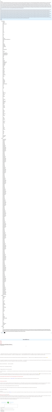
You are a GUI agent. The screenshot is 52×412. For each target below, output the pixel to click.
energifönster (10, 5)
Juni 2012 (4, 272)
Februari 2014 (4, 254)
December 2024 (2, 9)
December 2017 (25, 13)
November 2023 (28, 9)
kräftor (3, 93)
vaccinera (4, 127)
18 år (12, 2)
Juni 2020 (43, 11)
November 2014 (4, 246)
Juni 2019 (26, 12)
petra (3, 325)
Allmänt (22, 2)
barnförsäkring (24, 4)
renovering (4, 115)
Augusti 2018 (5, 13)
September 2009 (4, 294)
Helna (3, 305)
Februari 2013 (4, 265)
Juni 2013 (4, 261)
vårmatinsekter (4, 135)
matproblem (4, 99)
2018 (13, 2)
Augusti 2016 (21, 14)
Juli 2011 (4, 282)
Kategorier (1, 1)
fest (16, 5)
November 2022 (11, 10)
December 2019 (7, 12)
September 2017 (35, 13)
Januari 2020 (4, 12)
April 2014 (4, 252)
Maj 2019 (28, 12)
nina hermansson (4, 323)
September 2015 (4, 237)
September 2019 (18, 12)
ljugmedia (4, 96)
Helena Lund (4, 304)
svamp (3, 126)
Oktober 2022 (14, 10)
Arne (25, 2)
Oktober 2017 (32, 13)
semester (4, 118)
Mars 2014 (4, 253)
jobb (47, 5)
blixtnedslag (31, 4)
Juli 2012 (4, 271)
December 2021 (41, 10)
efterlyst (4, 5)
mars (3, 98)
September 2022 (18, 10)
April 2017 (47, 13)
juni (50, 5)
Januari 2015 (4, 244)
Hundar (50, 2)
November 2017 (28, 13)
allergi (3, 4)
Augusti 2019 (21, 12)
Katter (3, 3)
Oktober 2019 (14, 12)
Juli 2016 (24, 14)
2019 (14, 2)
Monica (3, 314)
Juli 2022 (24, 10)
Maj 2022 (28, 10)
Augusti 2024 (5, 9)
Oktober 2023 (31, 9)
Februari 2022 (35, 10)
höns (42, 5)
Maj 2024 (12, 9)
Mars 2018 (16, 13)
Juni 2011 (4, 283)
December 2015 (41, 14)
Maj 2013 (4, 262)
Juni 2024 (10, 9)
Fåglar (32, 2)
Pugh (18, 3)
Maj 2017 (45, 13)
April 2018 (14, 13)
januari (45, 5)
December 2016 (7, 14)
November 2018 (44, 12)
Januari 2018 (22, 13)
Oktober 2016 (14, 14)
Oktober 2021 (48, 10)
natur (3, 104)
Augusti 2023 (38, 9)
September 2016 (18, 14)
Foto (30, 2)
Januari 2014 (4, 255)
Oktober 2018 (48, 12)
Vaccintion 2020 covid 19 (40, 3)
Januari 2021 (22, 11)
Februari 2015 (4, 243)
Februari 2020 (1, 12)
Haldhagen (4, 303)
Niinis (3, 315)
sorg (3, 123)
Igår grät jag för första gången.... (6, 344)
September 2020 (35, 11)
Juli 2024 (7, 9)
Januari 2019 (38, 12)
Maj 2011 (4, 284)
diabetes (1, 5)
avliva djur (11, 4)
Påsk (19, 3)
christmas (41, 4)
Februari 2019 (35, 12)
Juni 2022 (26, 10)
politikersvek (4, 113)
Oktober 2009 (4, 293)
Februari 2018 (19, 13)
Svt (26, 3)
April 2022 (30, 10)
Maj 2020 (45, 11)
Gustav (48, 2)
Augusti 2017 (38, 13)
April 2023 (47, 9)
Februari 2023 (1, 10)
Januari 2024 (22, 9)
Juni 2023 (43, 9)
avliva (9, 4)
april (5, 4)
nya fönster (4, 107)
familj (13, 5)
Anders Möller (4, 296)
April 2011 (4, 285)
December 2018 (41, 12)
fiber (18, 5)
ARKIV (2, 138)
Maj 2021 (12, 11)
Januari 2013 (4, 266)
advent (1, 4)
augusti (7, 4)
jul (48, 5)
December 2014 (4, 245)
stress (3, 125)
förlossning (29, 5)
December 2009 (4, 291)
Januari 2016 (38, 14)
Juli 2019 (24, 12)
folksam (20, 5)
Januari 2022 (38, 10)
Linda (3, 311)
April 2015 (4, 241)
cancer (39, 4)
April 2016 (30, 14)
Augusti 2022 (21, 10)
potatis (3, 114)
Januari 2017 (4, 14)
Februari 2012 (4, 276)
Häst (1, 3)
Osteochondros (15, 3)
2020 (15, 2)
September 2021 (2, 11)
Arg (24, 2)
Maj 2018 (12, 13)
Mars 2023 (50, 9)
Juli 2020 (41, 11)
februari (15, 5)
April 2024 (14, 9)
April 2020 (47, 11)
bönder (37, 4)
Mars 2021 (16, 11)
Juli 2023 (41, 9)
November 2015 (44, 14)
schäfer (3, 117)
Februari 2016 (35, 14)
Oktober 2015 (48, 14)
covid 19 (44, 4)
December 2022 (7, 10)
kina (3, 321)
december (49, 4)
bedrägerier (27, 4)
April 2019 (30, 12)
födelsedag (26, 5)
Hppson (3, 306)
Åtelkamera (4, 136)
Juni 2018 (10, 13)
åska (3, 137)
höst (43, 5)
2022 (18, 2)
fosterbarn (22, 5)
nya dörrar (4, 106)
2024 (20, 2)
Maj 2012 (4, 273)
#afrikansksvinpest (8, 2)
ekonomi (6, 5)
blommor (34, 4)
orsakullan (4, 324)
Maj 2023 (45, 9)
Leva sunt (4, 310)
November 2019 (11, 12)
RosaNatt (4, 316)
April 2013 (4, 263)
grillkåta (32, 5)
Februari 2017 (1, 14)
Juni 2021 (10, 11)
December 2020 (25, 11)
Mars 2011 (4, 286)
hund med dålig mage (37, 5)
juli (49, 5)
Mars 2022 (32, 10)
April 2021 (14, 11)
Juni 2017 (43, 13)
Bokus (8, 394)
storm (3, 124)
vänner (3, 133)
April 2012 (4, 274)
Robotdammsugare (23, 3)
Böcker (27, 2)
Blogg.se (1, 19)
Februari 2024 (19, 9)
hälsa (40, 5)
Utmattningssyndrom (34, 3)
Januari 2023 (4, 10)
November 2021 (44, 10)
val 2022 (3, 128)
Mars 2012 (4, 275)
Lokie (3, 313)
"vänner (5, 2)
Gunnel (3, 302)
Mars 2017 (50, 13)
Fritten (3, 301)
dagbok (46, 4)
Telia (30, 3)
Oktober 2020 (32, 11)
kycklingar (4, 94)
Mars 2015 (4, 242)
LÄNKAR (2, 295)
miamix (3, 322)
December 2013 (4, 256)
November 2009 (4, 292)
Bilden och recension (2, 394)
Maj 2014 (4, 251)
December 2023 (25, 9)
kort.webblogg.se (26, 339)
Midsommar (11, 3)
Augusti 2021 (5, 11)
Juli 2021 (8, 11)
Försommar (34, 2)
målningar (4, 103)
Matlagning (8, 3)
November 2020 (28, 11)
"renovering (2, 2)
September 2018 (2, 13)
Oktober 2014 (4, 247)
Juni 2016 (26, 14)
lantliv (3, 95)
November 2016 (11, 14)
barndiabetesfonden (19, 4)
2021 (16, 2)
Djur (28, 2)
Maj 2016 (28, 14)
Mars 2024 (16, 9)
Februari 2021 (19, 11)
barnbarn (14, 4)
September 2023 (35, 9)
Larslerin (5, 3)
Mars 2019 (32, 12)
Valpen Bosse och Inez (47, 3)
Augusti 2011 (4, 281)
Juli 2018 (8, 13)
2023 (19, 2)
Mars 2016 (32, 14)
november (4, 105)
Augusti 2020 (38, 11)
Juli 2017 (41, 13)
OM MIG (2, 326)
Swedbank (28, 3)
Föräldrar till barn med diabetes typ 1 (41, 2)
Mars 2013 (4, 264)
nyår (3, 108)
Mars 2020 (50, 11)
